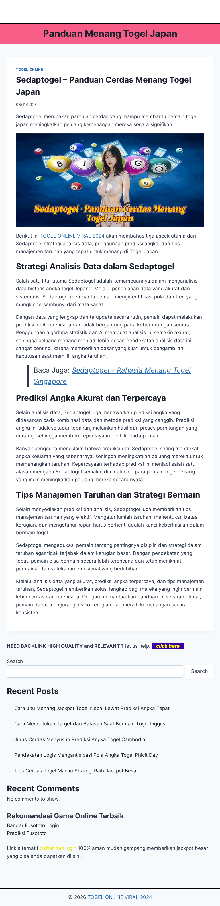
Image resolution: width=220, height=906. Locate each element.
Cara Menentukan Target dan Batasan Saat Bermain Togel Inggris (89, 724)
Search (15, 661)
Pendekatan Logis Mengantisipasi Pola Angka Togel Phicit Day (86, 755)
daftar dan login (58, 848)
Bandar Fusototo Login (33, 825)
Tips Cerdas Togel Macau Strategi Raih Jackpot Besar (76, 771)
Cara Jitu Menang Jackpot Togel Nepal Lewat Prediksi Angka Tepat (92, 708)
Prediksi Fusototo (27, 833)
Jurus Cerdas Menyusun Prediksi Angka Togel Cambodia (79, 739)
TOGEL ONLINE (29, 69)
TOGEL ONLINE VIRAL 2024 (72, 236)
